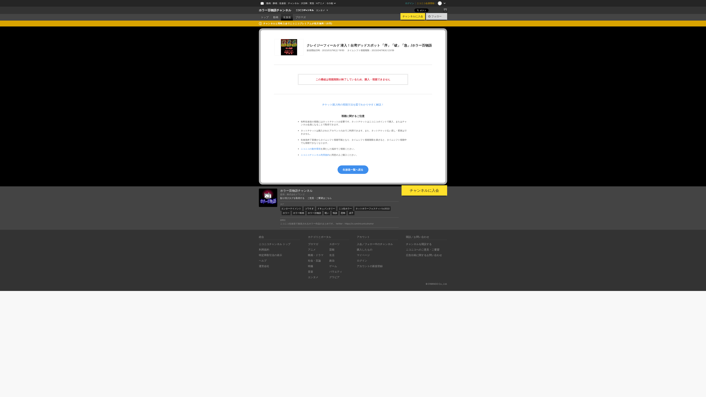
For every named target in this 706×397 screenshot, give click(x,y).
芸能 (331, 249)
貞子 (351, 213)
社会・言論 (314, 260)
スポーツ (334, 244)
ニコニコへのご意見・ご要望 (422, 249)
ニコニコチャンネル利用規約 (315, 154)
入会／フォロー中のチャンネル (375, 244)
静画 (275, 3)
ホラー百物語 (314, 213)
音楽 (310, 271)
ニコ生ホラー (345, 208)
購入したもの (364, 249)
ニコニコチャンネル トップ (274, 244)
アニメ (312, 249)
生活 (331, 255)
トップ (265, 17)
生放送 (282, 3)
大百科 (304, 3)
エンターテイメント (291, 208)
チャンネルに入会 (412, 16)
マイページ (363, 255)
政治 (331, 260)
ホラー (286, 213)
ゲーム (333, 266)
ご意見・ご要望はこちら (319, 198)
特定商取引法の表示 (270, 255)
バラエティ (335, 271)
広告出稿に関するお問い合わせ (424, 255)
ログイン (409, 3)
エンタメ (320, 10)
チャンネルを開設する (419, 244)
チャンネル (293, 3)
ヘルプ (263, 260)
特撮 (310, 266)
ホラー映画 (298, 213)
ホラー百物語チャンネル (275, 10)
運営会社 (264, 266)
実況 (312, 3)
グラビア (334, 277)
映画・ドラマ (315, 255)
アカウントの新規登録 (370, 266)
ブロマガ (300, 17)
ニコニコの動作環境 (311, 148)
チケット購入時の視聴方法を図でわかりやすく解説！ (353, 104)
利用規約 (264, 249)
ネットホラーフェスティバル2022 (373, 208)
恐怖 (343, 213)
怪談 (335, 213)
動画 (268, 3)
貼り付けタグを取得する (292, 198)
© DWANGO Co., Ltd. (436, 283)
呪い (327, 213)
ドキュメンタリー (326, 208)
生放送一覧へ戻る (353, 169)
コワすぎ (309, 208)
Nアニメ (320, 3)
